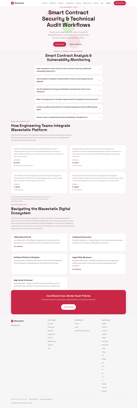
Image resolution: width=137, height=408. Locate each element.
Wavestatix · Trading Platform (90, 240)
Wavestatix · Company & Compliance (92, 260)
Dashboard (53, 3)
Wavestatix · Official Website (27, 240)
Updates (96, 3)
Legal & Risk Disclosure (81, 257)
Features (45, 3)
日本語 (104, 359)
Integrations (70, 3)
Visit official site (18, 246)
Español (104, 334)
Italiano (104, 338)
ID (102, 373)
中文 (103, 366)
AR (103, 356)
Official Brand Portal (22, 237)
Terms (76, 327)
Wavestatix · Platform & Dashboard (29, 260)
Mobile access (87, 3)
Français (104, 331)
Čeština (104, 384)
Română (104, 391)
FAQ (102, 3)
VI (102, 380)
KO (103, 363)
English (108, 3)
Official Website (33, 399)
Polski (103, 348)
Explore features (76, 44)
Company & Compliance (46, 399)
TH (103, 377)
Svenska (104, 388)
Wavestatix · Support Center (27, 283)
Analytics (61, 3)
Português (105, 341)
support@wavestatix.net (82, 331)
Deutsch (104, 327)
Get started (120, 3)
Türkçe (104, 352)
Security (78, 3)
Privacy (77, 324)
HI (102, 370)
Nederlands (105, 345)
